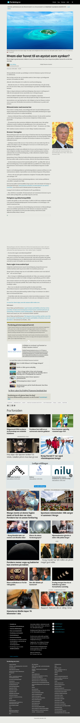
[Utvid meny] (72, 2)
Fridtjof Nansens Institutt (14, 682)
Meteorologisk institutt (13, 705)
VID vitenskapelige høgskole (60, 710)
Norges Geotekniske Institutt (38, 692)
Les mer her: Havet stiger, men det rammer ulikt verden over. (23, 302)
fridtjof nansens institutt (34, 402)
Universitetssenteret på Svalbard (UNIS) (62, 705)
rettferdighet (48, 402)
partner (64, 402)
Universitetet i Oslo (58, 700)
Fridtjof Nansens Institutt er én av (30, 350)
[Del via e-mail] (14, 406)
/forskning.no (58, 626)
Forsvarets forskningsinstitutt (15, 679)
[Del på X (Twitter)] (10, 406)
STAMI (56, 681)
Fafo (10, 674)
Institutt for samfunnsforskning (15, 696)
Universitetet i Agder (59, 695)
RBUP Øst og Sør (58, 667)
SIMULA (56, 672)
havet (24, 402)
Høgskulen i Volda (12, 691)
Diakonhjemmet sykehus (14, 669)
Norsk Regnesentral (36, 703)
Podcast (63, 2)
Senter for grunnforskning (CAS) (61, 676)
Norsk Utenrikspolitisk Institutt (38, 706)
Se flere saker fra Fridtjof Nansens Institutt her (27, 391)
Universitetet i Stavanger (59, 702)
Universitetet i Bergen (59, 696)
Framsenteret (12, 681)
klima (59, 402)
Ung (59, 2)
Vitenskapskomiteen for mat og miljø (62, 712)
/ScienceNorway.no (59, 632)
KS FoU (10, 698)
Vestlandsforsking (58, 707)
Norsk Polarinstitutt (36, 701)
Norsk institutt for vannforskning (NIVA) (40, 710)
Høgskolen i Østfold (13, 689)
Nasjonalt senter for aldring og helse (39, 678)
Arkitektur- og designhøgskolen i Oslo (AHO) (18, 666)
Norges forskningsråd (36, 696)
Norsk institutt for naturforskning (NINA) (40, 708)
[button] (9, 475)
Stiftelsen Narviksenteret (60, 684)
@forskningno (58, 623)
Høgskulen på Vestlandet (14, 693)
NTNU (33, 672)
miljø (54, 402)
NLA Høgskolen (35, 664)
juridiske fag (17, 402)
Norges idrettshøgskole (36, 699)
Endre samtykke (14, 656)
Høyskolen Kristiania (13, 695)
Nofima (33, 687)
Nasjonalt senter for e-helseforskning (39, 680)
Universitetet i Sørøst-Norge (60, 703)
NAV (10, 707)
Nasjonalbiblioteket (36, 674)
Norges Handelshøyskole (37, 694)
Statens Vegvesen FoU (59, 682)
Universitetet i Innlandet (59, 698)
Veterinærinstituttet (58, 709)
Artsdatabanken (12, 667)
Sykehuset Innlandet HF (59, 688)
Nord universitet (35, 689)
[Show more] (29, 341)
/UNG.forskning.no (59, 629)
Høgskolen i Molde (13, 688)
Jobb (68, 2)
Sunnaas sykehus (58, 686)
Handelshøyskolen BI (13, 684)
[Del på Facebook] (8, 406)
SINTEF (56, 674)
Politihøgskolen (58, 664)
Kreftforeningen (12, 700)
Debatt (54, 2)
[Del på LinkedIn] (12, 406)
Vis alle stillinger (40, 486)
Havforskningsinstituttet (14, 686)
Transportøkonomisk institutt (61, 691)
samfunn (9, 402)
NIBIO (10, 708)
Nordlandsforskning (36, 690)
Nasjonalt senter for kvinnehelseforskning (40, 682)
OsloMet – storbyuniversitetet (38, 711)
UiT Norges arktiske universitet (61, 693)
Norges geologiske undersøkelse (38, 697)
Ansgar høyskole (12, 664)
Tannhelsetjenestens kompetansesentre (63, 689)
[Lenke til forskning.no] (28, 1)
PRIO (56, 666)
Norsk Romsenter (35, 704)
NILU (10, 713)
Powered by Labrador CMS (40, 718)
